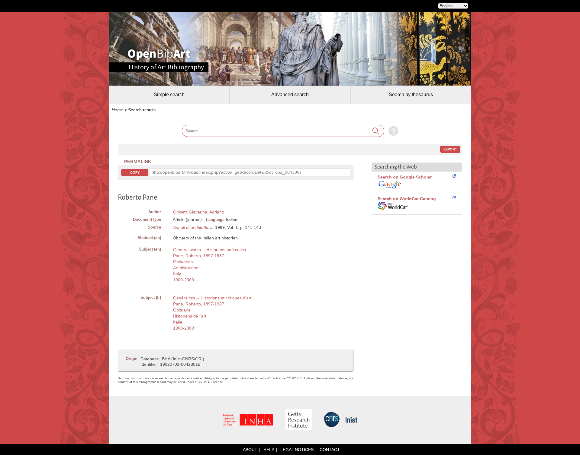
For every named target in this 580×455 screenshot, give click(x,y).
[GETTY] (298, 420)
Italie (177, 322)
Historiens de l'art (189, 316)
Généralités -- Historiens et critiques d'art (212, 297)
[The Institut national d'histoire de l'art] (248, 420)
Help (268, 449)
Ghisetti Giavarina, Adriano (198, 212)
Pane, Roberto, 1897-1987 (198, 255)
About (250, 449)
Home (117, 109)
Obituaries (183, 261)
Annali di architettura (192, 227)
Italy (177, 273)
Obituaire (182, 310)
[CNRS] (332, 420)
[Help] (391, 130)
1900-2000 (183, 279)
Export (450, 149)
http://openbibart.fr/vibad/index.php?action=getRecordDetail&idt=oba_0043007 (227, 172)
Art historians (185, 267)
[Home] (159, 54)
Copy (135, 172)
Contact (330, 449)
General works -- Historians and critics (209, 249)
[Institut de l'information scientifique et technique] (351, 420)
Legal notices (297, 449)
